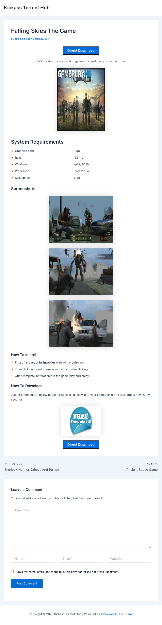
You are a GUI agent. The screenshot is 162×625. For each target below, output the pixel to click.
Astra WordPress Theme (117, 614)
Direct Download (81, 50)
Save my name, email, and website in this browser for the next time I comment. (67, 571)
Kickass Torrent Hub (27, 7)
